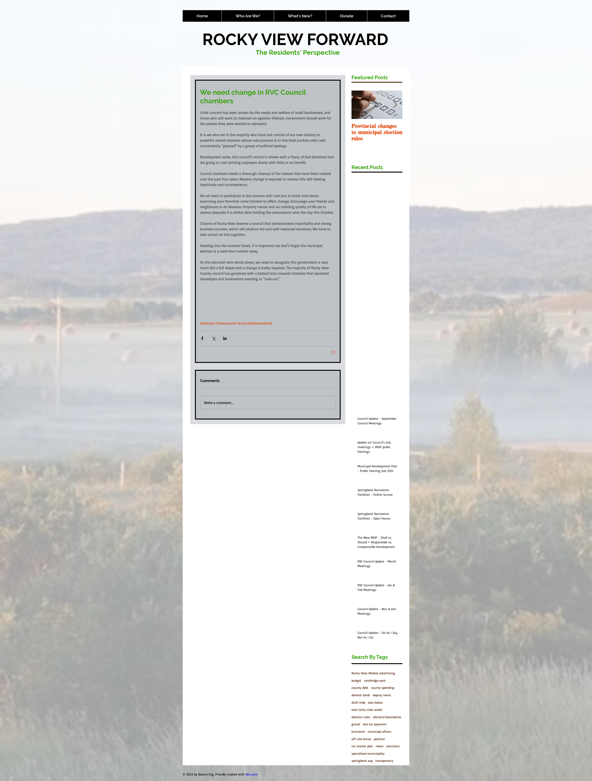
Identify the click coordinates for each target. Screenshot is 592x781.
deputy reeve (382, 695)
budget (356, 680)
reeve (379, 746)
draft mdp (358, 702)
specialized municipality (368, 753)
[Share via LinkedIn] (225, 338)
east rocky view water (367, 709)
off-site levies (361, 739)
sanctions (393, 746)
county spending (382, 688)
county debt (360, 688)
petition (379, 739)
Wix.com (252, 774)
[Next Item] (395, 104)
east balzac (375, 702)
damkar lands (361, 695)
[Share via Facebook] (202, 338)
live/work (358, 731)
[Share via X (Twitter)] (213, 338)
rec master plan (362, 746)
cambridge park (374, 680)
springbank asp (362, 761)
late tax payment (374, 724)
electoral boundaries (387, 717)
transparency (384, 761)
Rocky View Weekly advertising (373, 673)
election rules (361, 717)
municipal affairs (379, 731)
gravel (356, 724)
